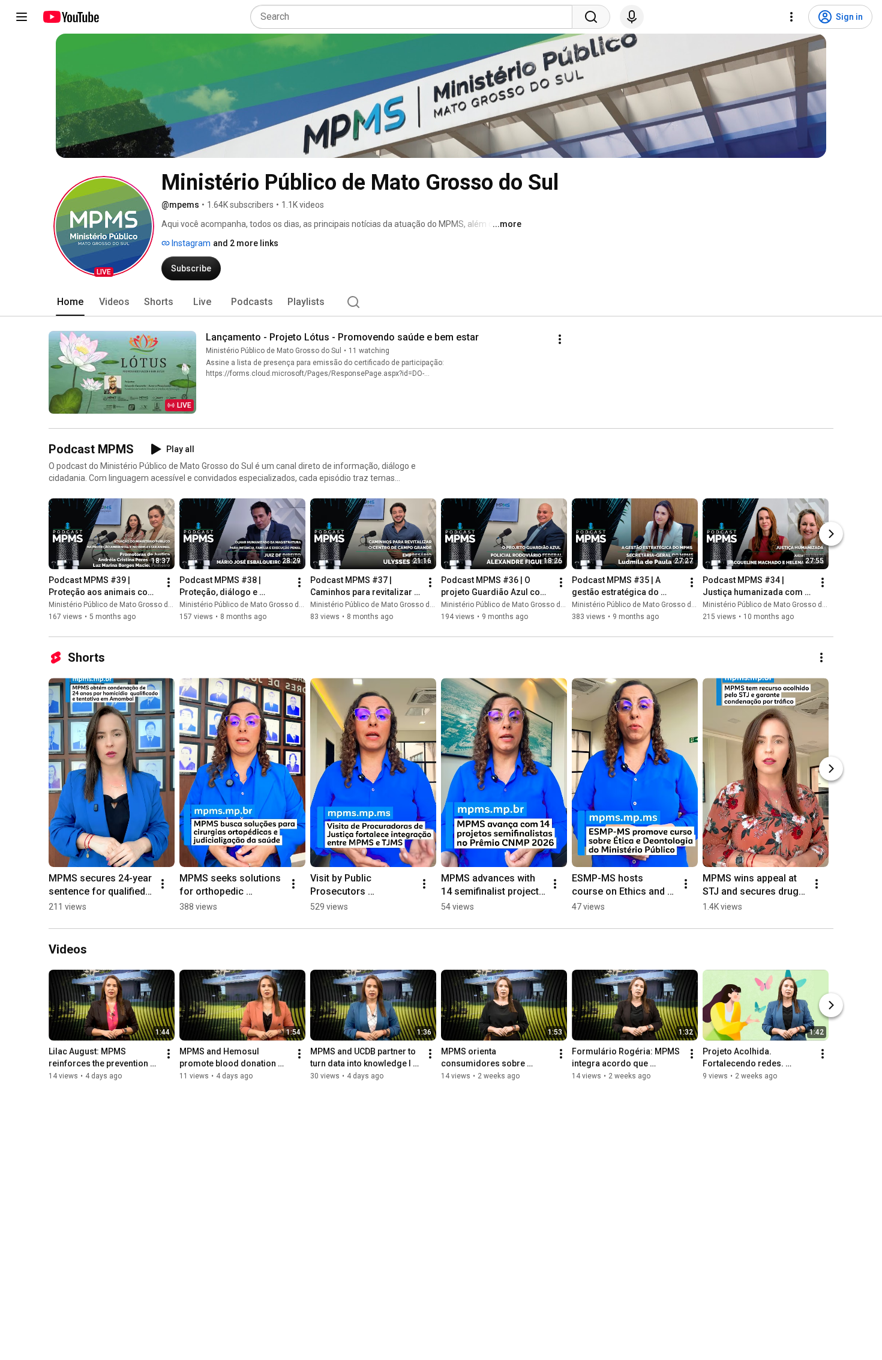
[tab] (70, 302)
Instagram (190, 243)
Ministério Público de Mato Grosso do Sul (273, 350)
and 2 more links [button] (245, 243)
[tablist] (441, 302)
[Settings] (791, 17)
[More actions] (560, 339)
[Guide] (21, 17)
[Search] (591, 17)
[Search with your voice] (632, 17)
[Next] (831, 534)
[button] (104, 226)
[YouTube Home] (70, 17)
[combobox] (414, 17)
